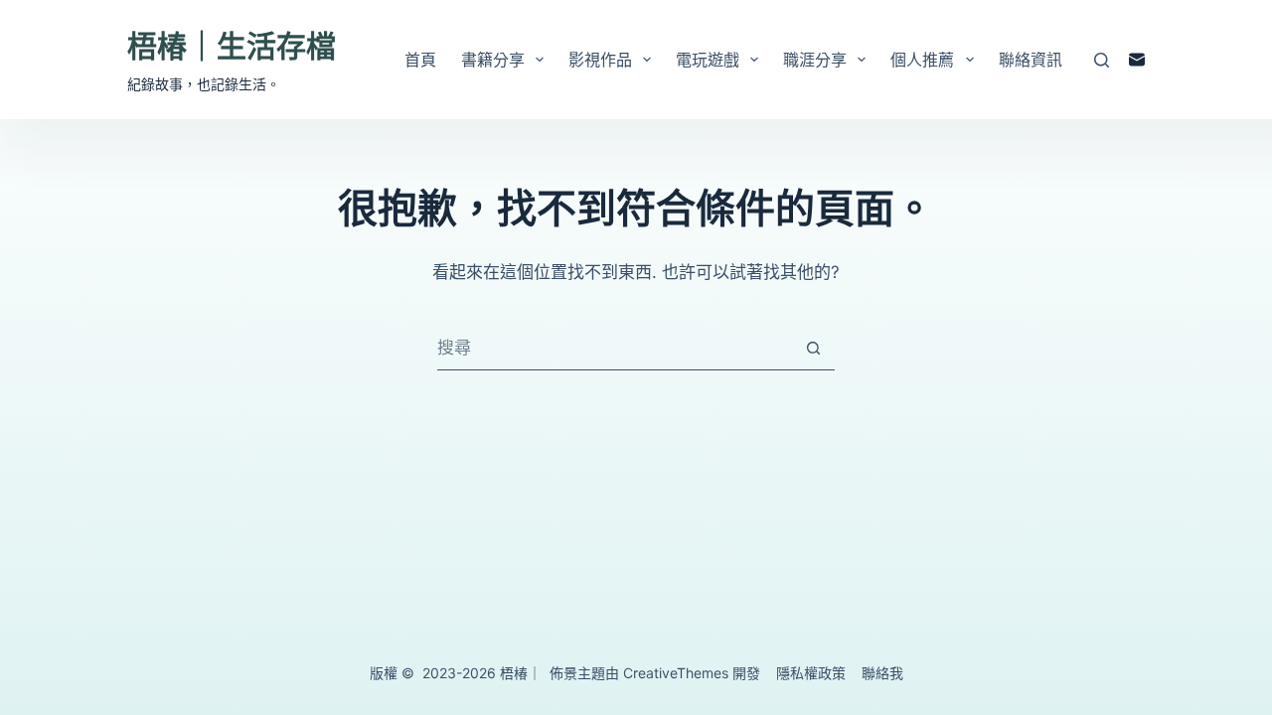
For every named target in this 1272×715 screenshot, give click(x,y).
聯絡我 (882, 672)
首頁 (420, 60)
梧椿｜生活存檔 (231, 46)
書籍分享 (493, 60)
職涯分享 (815, 60)
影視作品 (600, 60)
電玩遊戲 (707, 60)
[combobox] (614, 348)
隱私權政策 (811, 672)
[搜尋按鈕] (813, 347)
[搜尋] (1101, 60)
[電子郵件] (1137, 60)
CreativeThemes (675, 672)
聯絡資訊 (1030, 60)
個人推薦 (922, 60)
